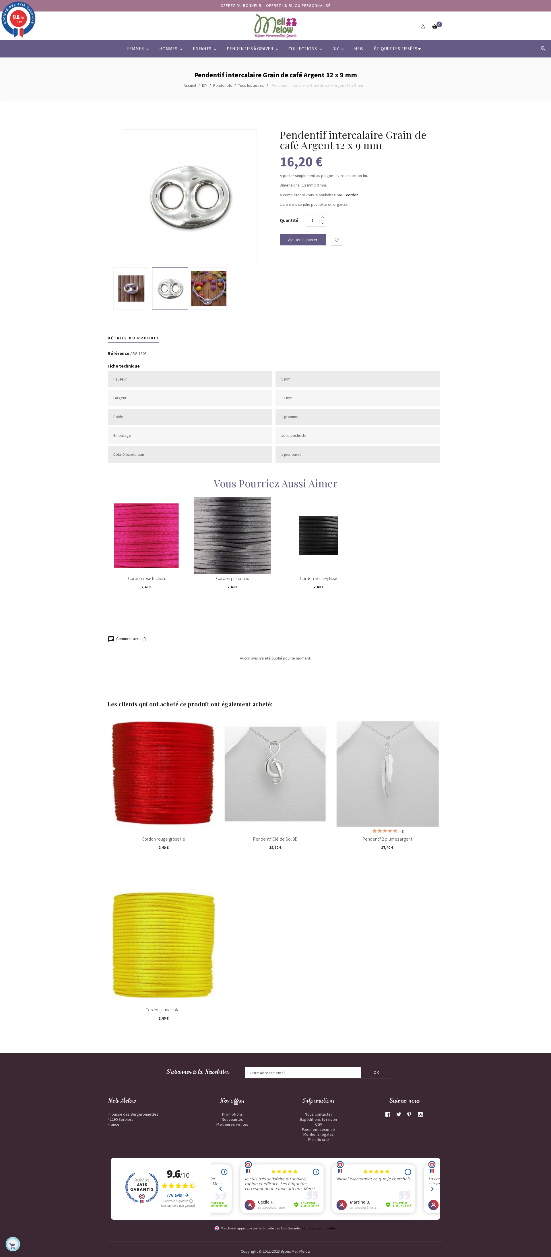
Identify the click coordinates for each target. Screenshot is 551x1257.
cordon (352, 194)
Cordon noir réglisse (318, 578)
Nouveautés (232, 1119)
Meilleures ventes (232, 1124)
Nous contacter (318, 1114)
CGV (318, 1124)
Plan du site (318, 1139)
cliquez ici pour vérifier (319, 1228)
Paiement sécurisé (318, 1129)
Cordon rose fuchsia (146, 578)
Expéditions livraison (318, 1119)
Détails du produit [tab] (133, 338)
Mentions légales (318, 1134)
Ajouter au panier (302, 239)
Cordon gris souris (232, 578)
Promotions (232, 1114)
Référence (118, 353)
